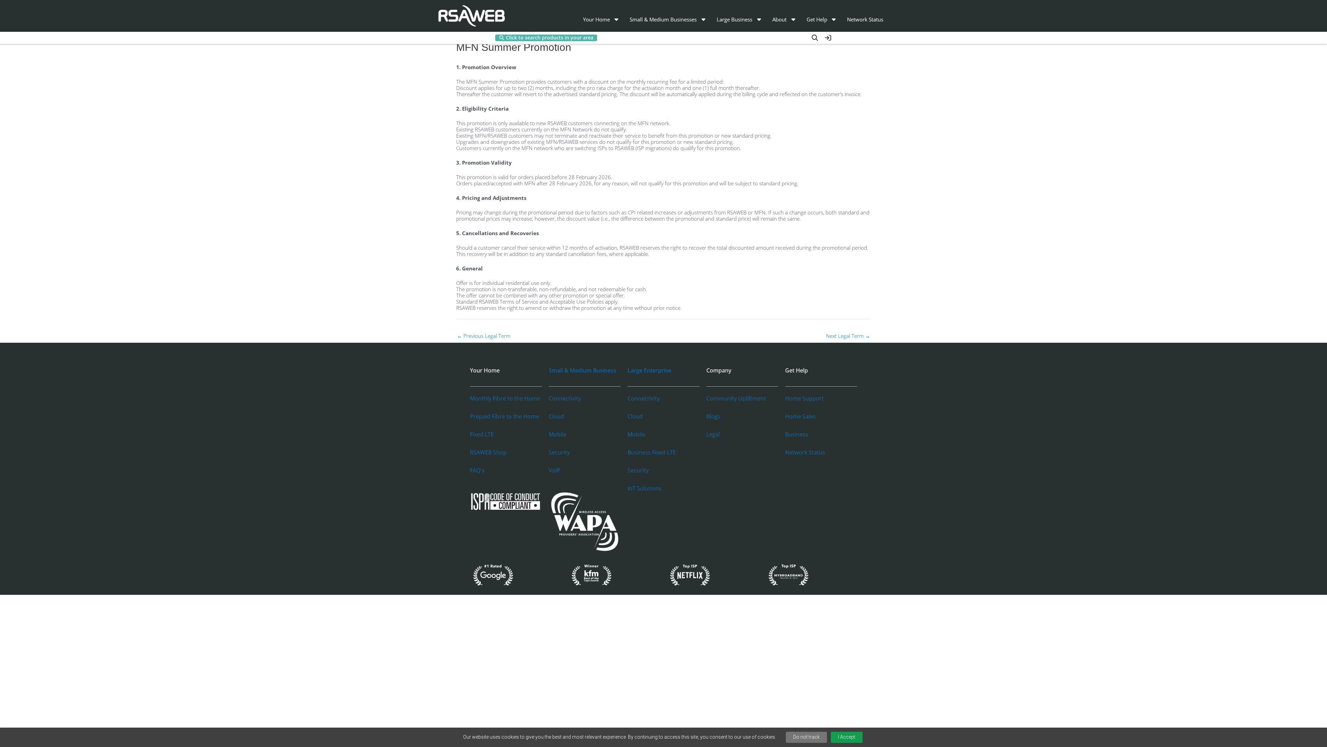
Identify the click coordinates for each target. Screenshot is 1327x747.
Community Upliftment (736, 398)
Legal (713, 434)
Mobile (557, 434)
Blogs (713, 416)
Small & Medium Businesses (663, 19)
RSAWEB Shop (488, 452)
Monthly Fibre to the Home (505, 398)
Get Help (817, 19)
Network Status (865, 19)
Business (796, 434)
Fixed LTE (482, 434)
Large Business (734, 19)
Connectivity (565, 398)
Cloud (556, 416)
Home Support (804, 398)
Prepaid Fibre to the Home (504, 416)
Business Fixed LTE (652, 452)
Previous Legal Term (483, 335)
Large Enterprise (649, 370)
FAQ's (477, 470)
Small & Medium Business (582, 370)
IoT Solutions (644, 488)
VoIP (555, 470)
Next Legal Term (848, 335)
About (779, 19)
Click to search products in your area (549, 38)
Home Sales (800, 416)
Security (559, 452)
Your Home (596, 19)
